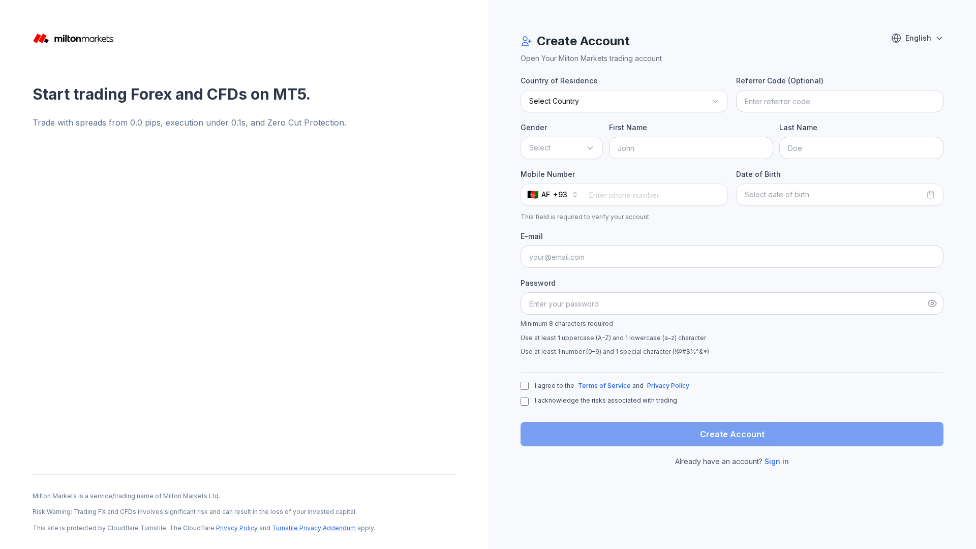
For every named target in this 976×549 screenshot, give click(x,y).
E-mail (532, 236)
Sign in (777, 461)
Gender (534, 127)
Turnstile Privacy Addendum (314, 528)
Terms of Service (604, 385)
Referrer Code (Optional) (780, 80)
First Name (628, 127)
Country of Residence (559, 80)
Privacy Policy (237, 528)
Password (538, 283)
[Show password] (932, 303)
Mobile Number (548, 174)
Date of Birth (758, 174)
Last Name (798, 127)
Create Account (732, 434)
